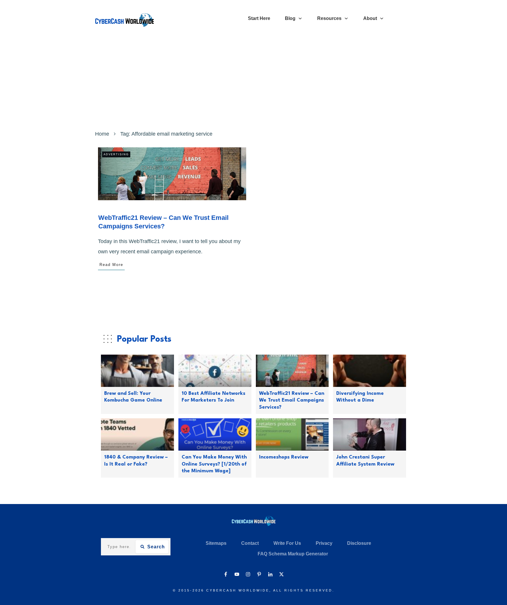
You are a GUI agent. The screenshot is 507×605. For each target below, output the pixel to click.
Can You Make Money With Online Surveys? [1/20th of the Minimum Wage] (214, 464)
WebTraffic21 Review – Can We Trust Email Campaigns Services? (291, 400)
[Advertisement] (253, 84)
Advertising (116, 154)
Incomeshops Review (283, 457)
